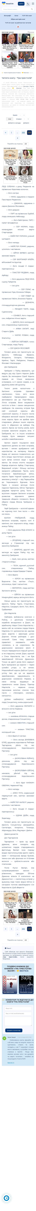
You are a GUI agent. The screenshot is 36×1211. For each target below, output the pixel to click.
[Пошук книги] (32, 9)
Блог (16, 15)
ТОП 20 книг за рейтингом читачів (18, 23)
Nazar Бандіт (12, 1037)
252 (23, 133)
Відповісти (11, 1062)
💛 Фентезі (16, 88)
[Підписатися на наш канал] (18, 27)
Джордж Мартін (28, 86)
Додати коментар (13, 1030)
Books (10, 4)
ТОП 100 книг (27, 15)
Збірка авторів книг (18, 19)
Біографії (7, 15)
